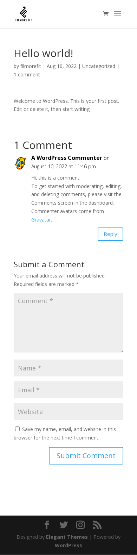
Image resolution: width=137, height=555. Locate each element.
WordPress (68, 545)
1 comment (27, 74)
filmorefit (30, 66)
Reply (110, 233)
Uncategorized (98, 66)
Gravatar (41, 219)
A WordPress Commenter (66, 158)
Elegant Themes (67, 537)
